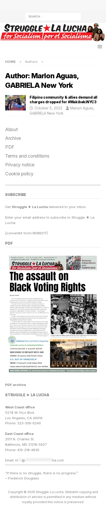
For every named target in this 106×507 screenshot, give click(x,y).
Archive (13, 138)
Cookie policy (19, 173)
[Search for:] (53, 16)
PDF (9, 147)
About (11, 129)
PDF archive (15, 385)
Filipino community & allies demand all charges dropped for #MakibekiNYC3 (63, 99)
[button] (99, 46)
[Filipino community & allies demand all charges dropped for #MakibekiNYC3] (15, 102)
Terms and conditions (27, 156)
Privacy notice (19, 164)
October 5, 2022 (48, 108)
